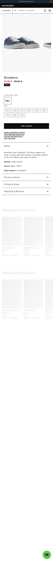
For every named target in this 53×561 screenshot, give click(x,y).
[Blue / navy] (7, 100)
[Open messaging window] (47, 555)
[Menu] (50, 10)
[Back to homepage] (6, 10)
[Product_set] (21, 42)
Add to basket (26, 126)
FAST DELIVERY (8, 6)
